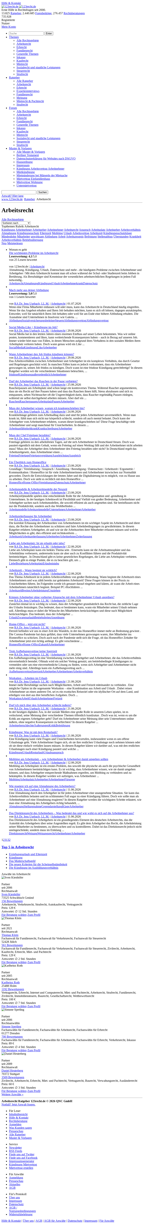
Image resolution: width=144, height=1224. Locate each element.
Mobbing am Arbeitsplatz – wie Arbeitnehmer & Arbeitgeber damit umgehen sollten (58, 759)
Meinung (21, 97)
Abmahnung (9, 233)
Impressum (22, 165)
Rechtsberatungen (74, 13)
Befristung (90, 236)
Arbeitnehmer (24, 229)
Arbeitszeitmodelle (38, 509)
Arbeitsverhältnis (131, 229)
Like (40, 347)
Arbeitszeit (96, 233)
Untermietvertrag (26, 185)
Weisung (32, 833)
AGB (12, 1187)
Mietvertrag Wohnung (29, 182)
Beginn (26, 590)
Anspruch (85, 229)
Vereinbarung (47, 482)
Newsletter (15, 1147)
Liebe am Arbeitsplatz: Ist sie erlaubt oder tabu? (37, 543)
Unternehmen (57, 509)
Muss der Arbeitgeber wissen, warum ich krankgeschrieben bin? (47, 408)
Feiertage (24, 455)
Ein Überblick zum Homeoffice (27, 462)
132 (8, 839)
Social (12, 347)
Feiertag (14, 455)
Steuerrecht (23, 70)
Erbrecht (21, 47)
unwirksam (37, 236)
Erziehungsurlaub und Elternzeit (28, 854)
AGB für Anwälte (55, 1220)
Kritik (52, 725)
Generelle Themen (27, 53)
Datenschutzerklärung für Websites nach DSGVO (46, 158)
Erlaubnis (48, 563)
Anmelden (15, 1124)
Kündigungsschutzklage (117, 233)
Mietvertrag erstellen (21, 1167)
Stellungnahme (32, 806)
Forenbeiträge (43, 13)
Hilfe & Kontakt (11, 3)
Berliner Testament (27, 155)
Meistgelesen (15, 243)
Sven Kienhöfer (11, 894)
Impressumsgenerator (21, 1161)
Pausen (56, 401)
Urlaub (68, 233)
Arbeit (61, 236)
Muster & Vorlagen (20, 148)
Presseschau (16, 1131)
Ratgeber (15, 13)
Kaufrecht (22, 60)
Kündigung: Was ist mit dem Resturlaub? (33, 732)
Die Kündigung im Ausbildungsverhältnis (33, 867)
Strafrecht (22, 74)
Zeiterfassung (84, 536)
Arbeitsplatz (98, 229)
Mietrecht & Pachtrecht (30, 101)
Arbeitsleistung (39, 590)
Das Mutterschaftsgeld (22, 861)
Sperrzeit (37, 671)
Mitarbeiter (23, 236)
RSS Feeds (15, 1151)
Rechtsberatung (18, 1121)
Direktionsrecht (18, 833)
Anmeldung (16, 1177)
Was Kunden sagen (20, 1127)
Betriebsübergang (32, 239)
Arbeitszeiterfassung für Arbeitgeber (30, 516)
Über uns (14, 1197)
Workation (15, 698)
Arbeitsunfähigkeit (20, 428)
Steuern (59, 320)
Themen (14, 37)
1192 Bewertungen (13, 989)
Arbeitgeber (39, 229)
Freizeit (57, 698)
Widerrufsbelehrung (20, 1214)
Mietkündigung (25, 172)
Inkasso (21, 57)
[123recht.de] (19, 6)
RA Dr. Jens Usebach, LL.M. (31, 303)
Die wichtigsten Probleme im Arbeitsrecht (33, 253)
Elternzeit (45, 233)
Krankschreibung (48, 428)
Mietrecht (22, 64)
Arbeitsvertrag (80, 233)
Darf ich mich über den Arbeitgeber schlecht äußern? (40, 705)
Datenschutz (90, 283)
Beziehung (22, 563)
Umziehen (54, 590)
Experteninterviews (27, 91)
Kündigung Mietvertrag (23, 1164)
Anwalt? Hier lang (12, 195)
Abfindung (50, 236)
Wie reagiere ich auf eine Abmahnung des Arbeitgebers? (42, 786)
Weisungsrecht (46, 833)
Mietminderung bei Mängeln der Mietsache (42, 175)
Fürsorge (69, 779)
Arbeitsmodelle (18, 509)
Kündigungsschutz (28, 233)
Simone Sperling (11, 1026)
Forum (13, 107)
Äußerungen (41, 725)
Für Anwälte (106, 1220)
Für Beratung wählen (14, 914)
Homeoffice (16, 482)
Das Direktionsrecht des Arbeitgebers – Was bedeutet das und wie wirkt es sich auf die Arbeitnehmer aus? (71, 813)
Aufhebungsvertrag (20, 671)
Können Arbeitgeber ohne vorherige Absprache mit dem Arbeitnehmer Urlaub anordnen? (61, 597)
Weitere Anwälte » (12, 1094)
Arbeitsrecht (23, 43)
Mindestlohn (9, 236)
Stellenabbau (105, 236)
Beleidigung (63, 725)
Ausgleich (75, 455)
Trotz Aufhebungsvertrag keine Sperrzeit (33, 651)
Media (20, 347)
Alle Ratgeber (24, 80)
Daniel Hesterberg (12, 1070)
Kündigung (8, 229)
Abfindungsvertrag (75, 320)
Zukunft (43, 644)
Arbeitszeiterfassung (34, 536)
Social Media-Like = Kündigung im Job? (33, 327)
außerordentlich (41, 374)
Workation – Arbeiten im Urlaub (28, 678)
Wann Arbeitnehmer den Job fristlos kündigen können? (41, 354)
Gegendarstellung (51, 806)
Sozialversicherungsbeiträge (38, 320)
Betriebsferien (42, 617)
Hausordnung (24, 161)
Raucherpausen (29, 401)
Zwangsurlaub (25, 617)
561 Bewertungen (12, 945)
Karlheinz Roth (11, 982)
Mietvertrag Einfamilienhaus (33, 178)
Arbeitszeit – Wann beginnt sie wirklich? (33, 570)
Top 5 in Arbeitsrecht (18, 847)
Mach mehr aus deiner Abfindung (29, 290)
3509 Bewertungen (13, 1077)
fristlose (13, 374)
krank (79, 283)
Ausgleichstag (60, 455)
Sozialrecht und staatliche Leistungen (38, 67)
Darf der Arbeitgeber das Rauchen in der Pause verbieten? (43, 381)
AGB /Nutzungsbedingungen (22, 1209)
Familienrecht (24, 50)
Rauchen (14, 401)
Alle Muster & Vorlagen (30, 151)
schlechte (28, 725)
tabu (56, 563)
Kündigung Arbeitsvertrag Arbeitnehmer (40, 168)
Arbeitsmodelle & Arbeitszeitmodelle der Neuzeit (38, 489)
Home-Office (31, 482)
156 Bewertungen (12, 901)
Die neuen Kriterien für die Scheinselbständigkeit (38, 864)
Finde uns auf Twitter (21, 1154)
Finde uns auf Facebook (23, 1157)
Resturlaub (37, 752)
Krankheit (135, 236)
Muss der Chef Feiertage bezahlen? (30, 435)
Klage (65, 806)
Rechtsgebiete (13, 219)
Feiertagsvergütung (40, 455)
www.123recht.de (12, 199)
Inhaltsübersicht (18, 1114)
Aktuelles (14, 1184)
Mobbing (57, 233)
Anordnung (57, 617)
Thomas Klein (10, 935)
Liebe (12, 563)
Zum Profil (33, 914)
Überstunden (121, 236)
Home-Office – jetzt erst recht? (27, 624)
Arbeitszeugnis (75, 236)
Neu (4, 243)
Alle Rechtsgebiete (27, 40)
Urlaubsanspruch (54, 752)
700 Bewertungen (12, 1036)
